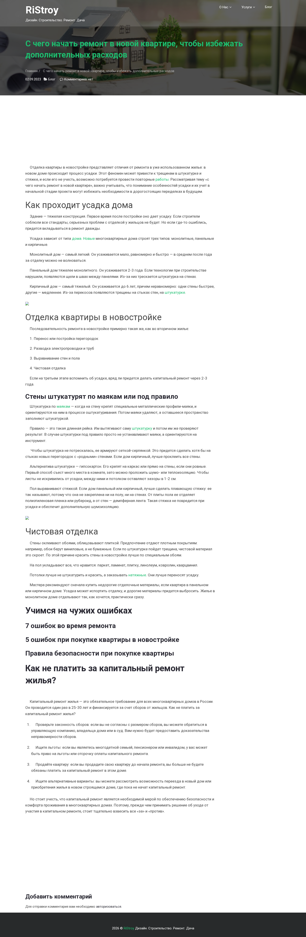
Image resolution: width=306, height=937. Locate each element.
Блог (268, 7)
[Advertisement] (120, 126)
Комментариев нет (78, 79)
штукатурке (175, 292)
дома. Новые (83, 238)
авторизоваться (108, 907)
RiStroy (42, 10)
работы (162, 179)
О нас (223, 7)
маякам (63, 406)
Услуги (246, 7)
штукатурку (142, 428)
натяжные (137, 575)
